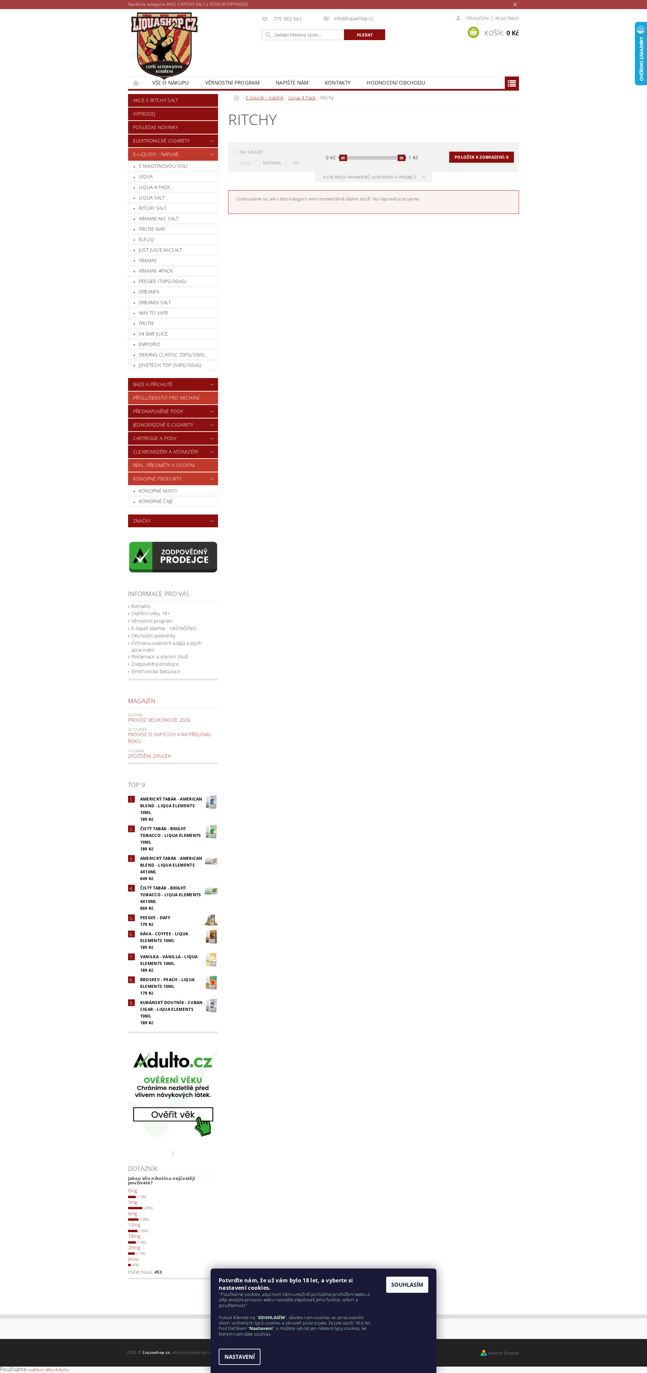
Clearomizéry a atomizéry (166, 451)
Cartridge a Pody (155, 438)
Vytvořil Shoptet (503, 1353)
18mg (134, 1236)
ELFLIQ (146, 239)
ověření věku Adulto (48, 1370)
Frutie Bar (151, 229)
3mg (132, 1202)
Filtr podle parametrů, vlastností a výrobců (370, 177)
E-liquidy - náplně (156, 154)
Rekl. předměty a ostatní (164, 465)
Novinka (272, 163)
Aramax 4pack (156, 271)
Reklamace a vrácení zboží (159, 656)
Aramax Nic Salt (159, 218)
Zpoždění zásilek (149, 756)
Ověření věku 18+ (150, 613)
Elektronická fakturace (155, 671)
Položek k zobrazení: (482, 157)
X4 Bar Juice (153, 334)
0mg (132, 1190)
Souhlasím (407, 1284)
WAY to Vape (154, 313)
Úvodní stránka (136, 83)
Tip (296, 163)
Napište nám (292, 82)
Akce (245, 163)
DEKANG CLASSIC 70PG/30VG (172, 354)
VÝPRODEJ (144, 114)
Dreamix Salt (155, 302)
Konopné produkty (157, 478)
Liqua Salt (152, 197)
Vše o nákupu (170, 82)
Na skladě (251, 152)
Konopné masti (158, 491)
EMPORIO (149, 344)
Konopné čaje (156, 501)
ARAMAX (148, 260)
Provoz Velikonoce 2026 (159, 720)
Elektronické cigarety (161, 140)
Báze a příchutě (153, 384)
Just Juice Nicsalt (160, 250)
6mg (132, 1213)
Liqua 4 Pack (154, 187)
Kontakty (338, 82)
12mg (134, 1224)
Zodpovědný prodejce (155, 664)
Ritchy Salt (153, 208)
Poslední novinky (155, 127)
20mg (134, 1247)
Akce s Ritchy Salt (155, 100)
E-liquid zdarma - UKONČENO (163, 628)
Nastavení (239, 1357)
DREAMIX (149, 291)
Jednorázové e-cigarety (163, 425)
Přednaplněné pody (158, 411)
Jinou (133, 1259)
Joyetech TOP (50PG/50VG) (170, 365)
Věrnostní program (232, 82)
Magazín (141, 701)
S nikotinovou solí (163, 166)
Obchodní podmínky (153, 635)
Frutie (146, 323)
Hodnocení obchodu (396, 82)
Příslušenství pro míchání (166, 398)
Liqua (146, 176)
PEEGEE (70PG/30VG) (162, 281)
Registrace (507, 18)
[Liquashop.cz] (164, 46)
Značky (142, 521)
